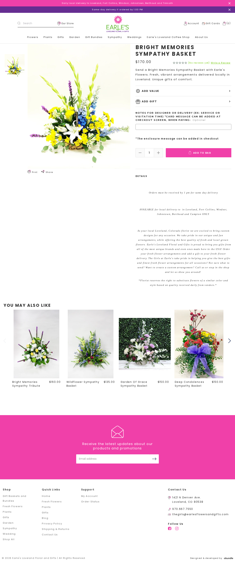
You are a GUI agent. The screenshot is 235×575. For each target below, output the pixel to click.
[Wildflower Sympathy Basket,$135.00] (91, 344)
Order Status (90, 501)
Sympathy (115, 37)
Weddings (134, 37)
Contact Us (50, 534)
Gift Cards (213, 23)
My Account (89, 496)
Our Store (67, 23)
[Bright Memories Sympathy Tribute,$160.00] (36, 344)
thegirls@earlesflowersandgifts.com (200, 514)
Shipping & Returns (55, 529)
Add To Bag (202, 153)
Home (46, 496)
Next (230, 340)
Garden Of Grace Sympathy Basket (134, 384)
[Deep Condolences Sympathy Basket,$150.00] (199, 344)
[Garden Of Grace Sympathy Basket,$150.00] (145, 344)
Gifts (60, 37)
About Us (201, 37)
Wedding (9, 534)
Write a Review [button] (220, 63)
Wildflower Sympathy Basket (83, 384)
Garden (74, 37)
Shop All (9, 539)
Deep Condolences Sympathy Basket (189, 384)
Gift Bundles (94, 37)
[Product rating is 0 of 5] (180, 62)
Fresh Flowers (13, 506)
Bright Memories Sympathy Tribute (26, 384)
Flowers (32, 37)
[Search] (19, 23)
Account (193, 23)
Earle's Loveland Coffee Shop (168, 37)
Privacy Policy (52, 523)
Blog (45, 518)
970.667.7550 (182, 509)
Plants (48, 37)
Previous (5, 340)
